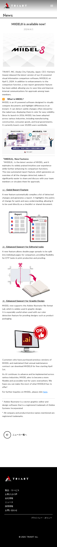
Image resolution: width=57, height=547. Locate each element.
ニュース (9, 502)
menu (51, 6)
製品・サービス (12, 490)
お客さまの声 (11, 494)
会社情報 (9, 498)
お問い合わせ (11, 510)
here (45, 392)
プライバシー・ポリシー (41, 518)
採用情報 (9, 506)
